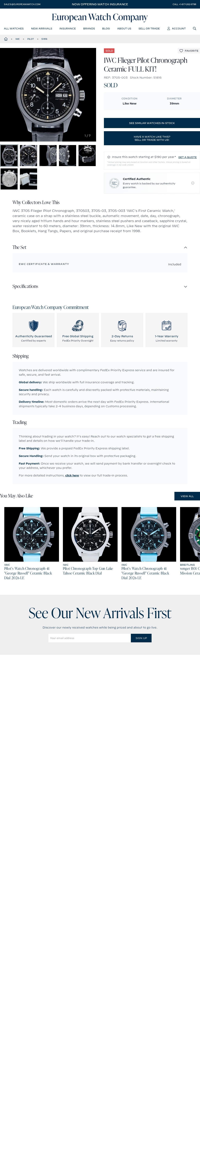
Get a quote (187, 157)
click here (72, 475)
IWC (17, 39)
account (179, 28)
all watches (14, 28)
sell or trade (149, 28)
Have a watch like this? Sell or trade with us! (152, 138)
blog (106, 28)
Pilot (30, 39)
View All (187, 496)
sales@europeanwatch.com (22, 4)
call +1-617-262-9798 (184, 4)
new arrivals (41, 28)
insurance (67, 28)
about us (124, 28)
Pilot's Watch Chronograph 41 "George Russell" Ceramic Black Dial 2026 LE (28, 573)
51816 (44, 39)
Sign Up (141, 638)
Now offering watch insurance (100, 4)
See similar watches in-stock (152, 123)
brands (89, 28)
